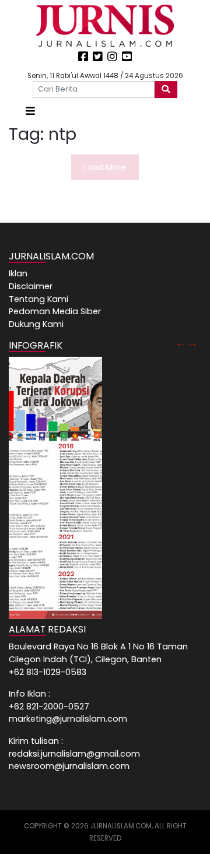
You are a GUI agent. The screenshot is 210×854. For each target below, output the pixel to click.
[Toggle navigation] (30, 111)
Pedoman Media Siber (55, 311)
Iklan (18, 273)
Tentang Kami (38, 299)
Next (192, 343)
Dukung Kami (36, 324)
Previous (181, 343)
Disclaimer (30, 286)
